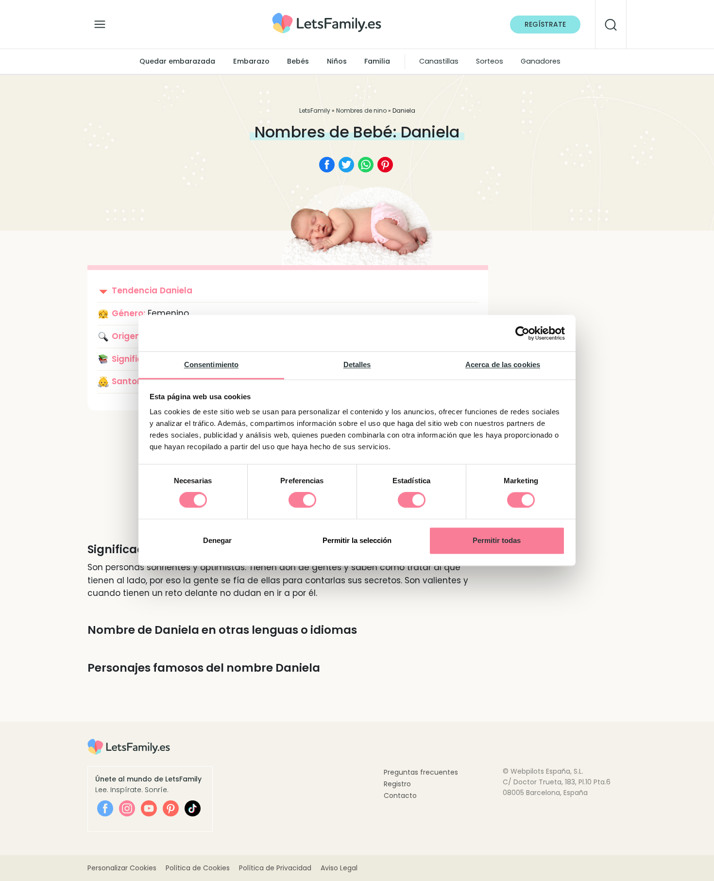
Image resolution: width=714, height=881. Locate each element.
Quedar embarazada (177, 61)
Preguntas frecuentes (421, 772)
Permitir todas (497, 540)
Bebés (298, 61)
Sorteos (489, 61)
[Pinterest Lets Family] (171, 808)
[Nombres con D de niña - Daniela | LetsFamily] (326, 16)
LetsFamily (314, 110)
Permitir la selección (357, 540)
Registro (397, 784)
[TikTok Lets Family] (193, 808)
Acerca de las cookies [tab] (502, 364)
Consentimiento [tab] (211, 364)
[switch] (302, 500)
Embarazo (251, 61)
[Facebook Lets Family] (105, 808)
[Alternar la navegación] (99, 22)
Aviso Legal (339, 868)
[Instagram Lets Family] (127, 808)
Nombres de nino (361, 110)
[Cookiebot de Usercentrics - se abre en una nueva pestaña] (522, 333)
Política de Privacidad (275, 868)
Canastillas (439, 61)
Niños (337, 61)
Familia (377, 61)
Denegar (217, 540)
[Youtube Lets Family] (149, 808)
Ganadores (541, 61)
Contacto (400, 795)
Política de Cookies (198, 868)
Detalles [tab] (357, 364)
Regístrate (545, 24)
